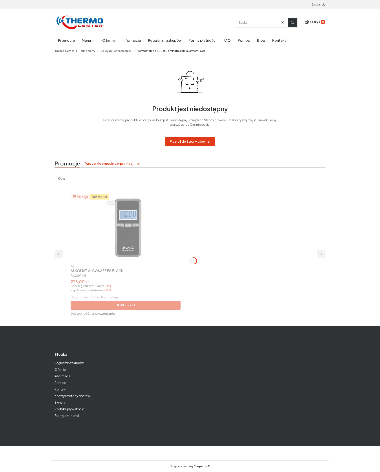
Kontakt (61, 389)
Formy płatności (67, 416)
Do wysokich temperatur (116, 51)
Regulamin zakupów (69, 363)
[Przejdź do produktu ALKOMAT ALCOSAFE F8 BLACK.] (126, 228)
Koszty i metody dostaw (72, 396)
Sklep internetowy (188, 466)
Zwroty (60, 402)
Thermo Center (64, 51)
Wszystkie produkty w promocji (109, 163)
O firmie (60, 369)
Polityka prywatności (70, 409)
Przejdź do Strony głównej (190, 141)
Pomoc (60, 383)
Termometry (87, 51)
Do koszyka (126, 305)
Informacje (62, 376)
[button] (292, 22)
